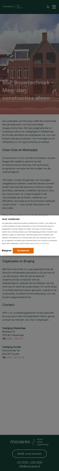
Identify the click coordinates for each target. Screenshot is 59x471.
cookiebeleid (44, 243)
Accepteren (23, 250)
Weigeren (6, 250)
